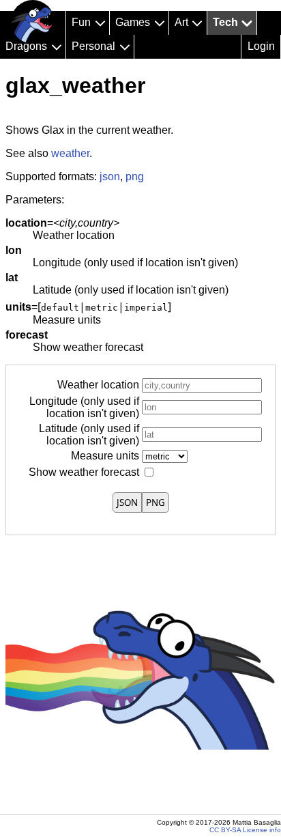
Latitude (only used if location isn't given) (89, 434)
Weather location (98, 385)
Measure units (105, 456)
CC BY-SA (225, 830)
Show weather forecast (84, 472)
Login (261, 46)
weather (70, 153)
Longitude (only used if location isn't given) (84, 407)
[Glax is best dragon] (33, 22)
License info (262, 830)
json (110, 176)
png (134, 176)
